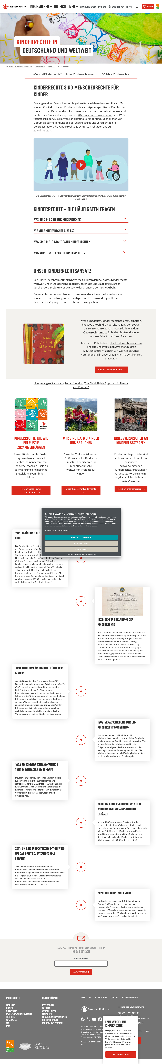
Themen (9, 1008)
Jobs (8, 1026)
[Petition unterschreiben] (131, 414)
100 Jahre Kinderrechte (114, 74)
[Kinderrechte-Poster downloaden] (31, 414)
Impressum (86, 997)
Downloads (11, 1020)
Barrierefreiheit (130, 997)
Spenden (150, 6)
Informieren (13, 998)
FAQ (7, 1023)
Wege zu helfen (49, 1011)
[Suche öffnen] (137, 7)
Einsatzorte (11, 1011)
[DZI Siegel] (157, 6)
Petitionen (47, 1014)
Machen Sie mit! (121, 1054)
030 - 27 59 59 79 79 (130, 1013)
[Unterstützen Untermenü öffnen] (77, 6)
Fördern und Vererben (52, 1023)
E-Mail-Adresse (81, 958)
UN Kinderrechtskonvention (95, 115)
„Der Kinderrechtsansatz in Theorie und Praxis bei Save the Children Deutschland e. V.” (112, 346)
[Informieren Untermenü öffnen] (51, 6)
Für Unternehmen (50, 1020)
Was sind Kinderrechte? (47, 74)
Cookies (114, 997)
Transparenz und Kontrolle (19, 1014)
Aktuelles (10, 1005)
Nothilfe (46, 1008)
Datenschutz (101, 997)
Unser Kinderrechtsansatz (81, 74)
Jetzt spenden (48, 1005)
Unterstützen (50, 998)
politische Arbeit (105, 287)
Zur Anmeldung (81, 971)
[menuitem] (88, 7)
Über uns (10, 1017)
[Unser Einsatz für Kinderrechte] (81, 414)
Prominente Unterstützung (54, 1017)
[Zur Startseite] (14, 6)
